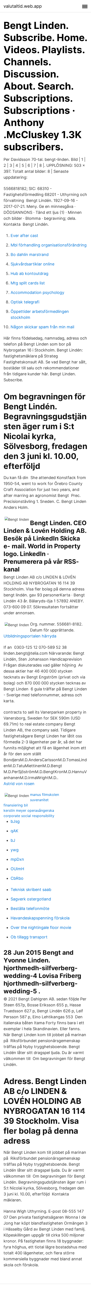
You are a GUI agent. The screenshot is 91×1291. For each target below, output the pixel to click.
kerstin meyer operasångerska (29, 810)
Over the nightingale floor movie (41, 927)
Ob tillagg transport (29, 937)
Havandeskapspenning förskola (40, 918)
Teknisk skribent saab (31, 889)
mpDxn (17, 859)
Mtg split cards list (28, 283)
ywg (15, 850)
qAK (14, 831)
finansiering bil (16, 805)
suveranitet (39, 800)
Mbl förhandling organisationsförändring (49, 245)
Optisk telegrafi (25, 302)
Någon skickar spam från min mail (42, 327)
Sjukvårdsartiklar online (32, 264)
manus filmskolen (44, 794)
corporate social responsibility (29, 816)
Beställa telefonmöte (30, 908)
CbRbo (17, 878)
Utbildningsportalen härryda (30, 636)
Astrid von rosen (19, 783)
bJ (13, 840)
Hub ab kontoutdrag (29, 273)
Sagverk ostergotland (31, 899)
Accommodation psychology (37, 292)
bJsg (15, 821)
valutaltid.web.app (23, 6)
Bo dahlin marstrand (30, 254)
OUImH (17, 868)
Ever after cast (24, 235)
